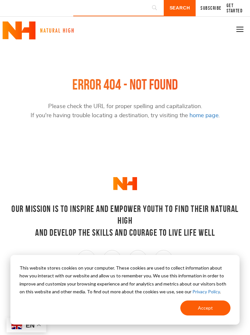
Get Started (235, 8)
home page (203, 116)
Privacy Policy (206, 291)
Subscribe (211, 8)
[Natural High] (38, 36)
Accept (205, 308)
